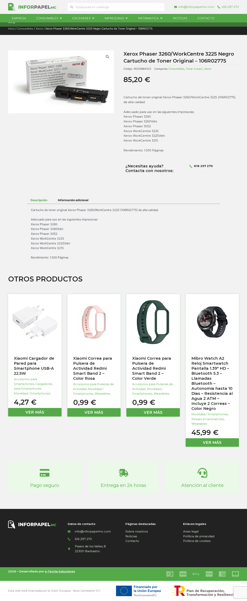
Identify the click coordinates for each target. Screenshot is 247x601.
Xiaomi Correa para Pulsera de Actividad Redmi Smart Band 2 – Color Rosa (92, 368)
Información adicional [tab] (73, 200)
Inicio (11, 28)
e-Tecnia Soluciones (60, 571)
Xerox (39, 28)
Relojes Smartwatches (207, 419)
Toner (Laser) (194, 68)
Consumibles (25, 28)
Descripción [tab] (38, 200)
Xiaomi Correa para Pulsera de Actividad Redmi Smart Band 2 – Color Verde (151, 368)
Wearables (102, 393)
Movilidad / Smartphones (32, 393)
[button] (107, 56)
